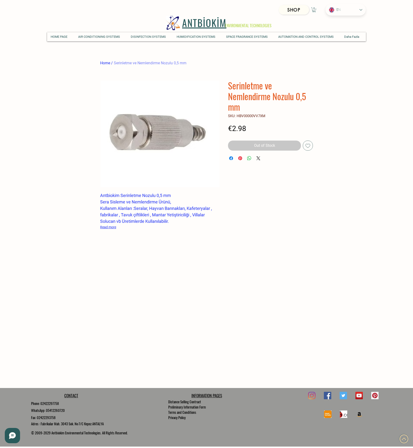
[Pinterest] (375, 395)
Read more (108, 227)
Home (105, 63)
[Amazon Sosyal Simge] (359, 414)
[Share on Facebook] (231, 158)
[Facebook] (327, 395)
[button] (314, 9)
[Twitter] (343, 395)
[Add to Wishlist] (308, 146)
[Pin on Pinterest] (240, 158)
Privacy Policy (177, 417)
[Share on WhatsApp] (249, 158)
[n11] (343, 414)
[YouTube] (359, 395)
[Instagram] (311, 395)
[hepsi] (327, 414)
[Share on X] (258, 158)
